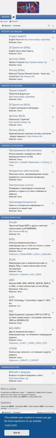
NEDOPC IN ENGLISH (11, 31)
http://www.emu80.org (18, 231)
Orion (37, 254)
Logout (5, 21)
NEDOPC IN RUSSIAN (11, 85)
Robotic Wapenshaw (30, 162)
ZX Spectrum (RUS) (19, 104)
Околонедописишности (22, 202)
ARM (31, 343)
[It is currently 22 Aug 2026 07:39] (49, 26)
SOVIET (35, 360)
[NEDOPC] (28, 7)
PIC (45, 343)
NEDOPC (6, 17)
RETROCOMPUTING (11, 217)
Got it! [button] (17, 432)
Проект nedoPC (18, 90)
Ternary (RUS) (16, 130)
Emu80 (13, 222)
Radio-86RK (27, 254)
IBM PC (25, 360)
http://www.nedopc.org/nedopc (37, 39)
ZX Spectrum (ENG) (19, 47)
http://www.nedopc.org (18, 378)
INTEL (12, 239)
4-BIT (24, 343)
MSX (39, 274)
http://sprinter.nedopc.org (36, 62)
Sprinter (25, 274)
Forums (14, 17)
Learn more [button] (11, 425)
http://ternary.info (27, 76)
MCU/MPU (15, 328)
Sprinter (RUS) (17, 115)
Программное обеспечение (25, 150)
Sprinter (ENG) (17, 59)
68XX (11, 280)
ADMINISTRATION (10, 367)
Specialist (47, 254)
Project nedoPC (17, 36)
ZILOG (12, 259)
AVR (39, 343)
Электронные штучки (21, 185)
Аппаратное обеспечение (24, 170)
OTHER (13, 348)
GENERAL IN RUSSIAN (12, 145)
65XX (11, 297)
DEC (11, 311)
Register (15, 21)
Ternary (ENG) (16, 70)
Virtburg (45, 162)
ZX (32, 274)
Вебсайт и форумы (19, 372)
